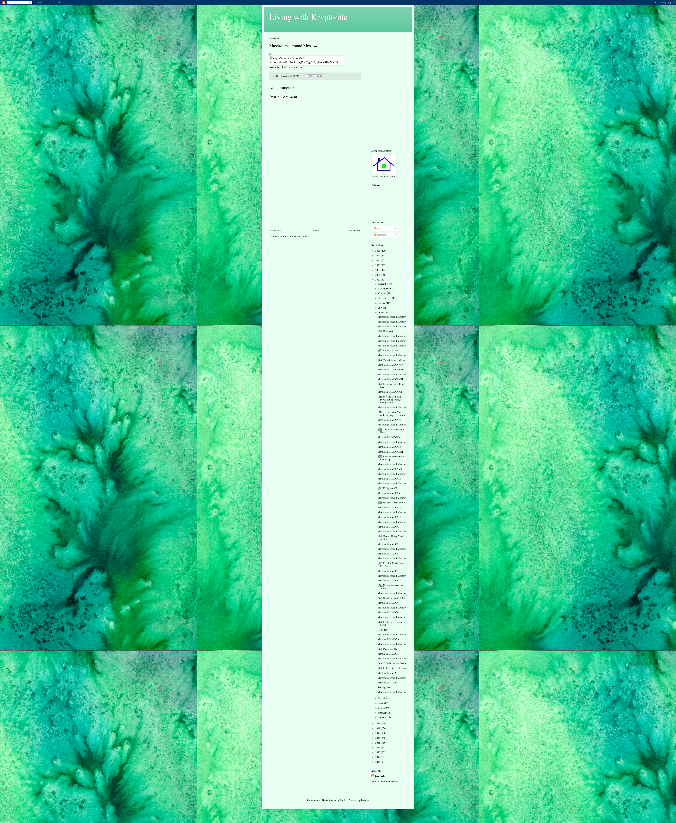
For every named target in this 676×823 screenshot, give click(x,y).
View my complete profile (384, 781)
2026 (378, 250)
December (383, 283)
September (384, 298)
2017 (378, 733)
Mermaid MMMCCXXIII (390, 369)
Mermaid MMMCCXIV (389, 507)
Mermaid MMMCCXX (389, 437)
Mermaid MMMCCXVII (390, 469)
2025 (378, 255)
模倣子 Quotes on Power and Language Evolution (391, 413)
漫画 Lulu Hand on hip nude (392, 668)
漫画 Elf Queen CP (387, 488)
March (381, 707)
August (382, 303)
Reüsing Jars (384, 687)
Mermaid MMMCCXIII (389, 517)
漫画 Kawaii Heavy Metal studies (391, 537)
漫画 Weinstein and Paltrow (392, 360)
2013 (378, 752)
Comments (381, 234)
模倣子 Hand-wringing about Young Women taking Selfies (389, 399)
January (382, 717)
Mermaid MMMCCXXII (390, 391)
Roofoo (343, 800)
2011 (378, 762)
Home (316, 230)
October (382, 293)
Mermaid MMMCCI (388, 682)
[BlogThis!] (311, 76)
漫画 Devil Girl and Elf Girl (392, 598)
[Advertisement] (315, 202)
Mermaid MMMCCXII (389, 526)
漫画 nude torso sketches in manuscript (391, 458)
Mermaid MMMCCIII (388, 653)
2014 (378, 747)
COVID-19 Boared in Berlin (392, 663)
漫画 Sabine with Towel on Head (391, 431)
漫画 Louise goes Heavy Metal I (390, 623)
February (383, 712)
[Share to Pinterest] (321, 76)
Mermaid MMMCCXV (389, 493)
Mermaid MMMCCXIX (389, 446)
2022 (378, 270)
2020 (378, 279)
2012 (378, 757)
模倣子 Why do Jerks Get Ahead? (390, 587)
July (380, 307)
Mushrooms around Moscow (392, 316)
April (381, 703)
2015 (378, 742)
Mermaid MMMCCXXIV (390, 364)
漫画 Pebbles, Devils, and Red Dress (390, 565)
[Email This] (308, 76)
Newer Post (276, 230)
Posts (378, 228)
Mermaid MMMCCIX (388, 571)
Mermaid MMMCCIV (388, 639)
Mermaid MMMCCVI (388, 612)
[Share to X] (314, 76)
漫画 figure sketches (388, 350)
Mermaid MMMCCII (388, 672)
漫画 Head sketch (386, 331)
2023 (378, 265)
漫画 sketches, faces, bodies (391, 502)
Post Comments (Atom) (295, 236)
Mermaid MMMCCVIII (389, 580)
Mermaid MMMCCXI (388, 544)
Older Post (354, 230)
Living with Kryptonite (308, 16)
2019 (378, 723)
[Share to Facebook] (318, 76)
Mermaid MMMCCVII (389, 602)
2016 (378, 737)
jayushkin (380, 776)
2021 (378, 274)
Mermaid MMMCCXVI (389, 478)
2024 (378, 260)
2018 (378, 728)
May (380, 698)
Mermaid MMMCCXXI (389, 419)
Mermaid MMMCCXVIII (390, 451)
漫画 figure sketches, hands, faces (392, 385)
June (380, 312)
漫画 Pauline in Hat (388, 649)
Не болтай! (383, 629)
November (383, 288)
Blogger (365, 800)
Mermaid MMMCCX (388, 553)
